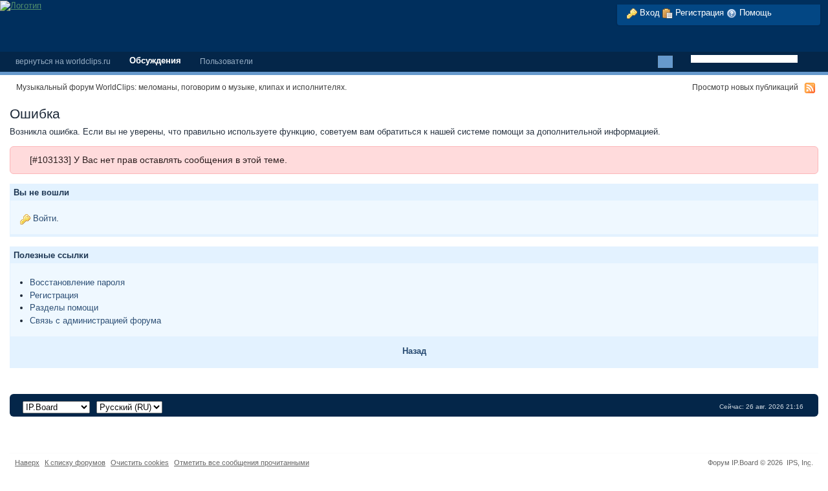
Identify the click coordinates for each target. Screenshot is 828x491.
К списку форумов (75, 462)
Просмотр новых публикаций (745, 87)
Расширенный (682, 62)
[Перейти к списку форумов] (20, 5)
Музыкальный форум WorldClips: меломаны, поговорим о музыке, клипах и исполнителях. (181, 87)
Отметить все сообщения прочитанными (241, 462)
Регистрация (698, 12)
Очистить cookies (140, 462)
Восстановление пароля (77, 282)
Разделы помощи (64, 307)
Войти (44, 218)
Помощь (754, 12)
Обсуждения (155, 60)
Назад (414, 351)
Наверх (27, 462)
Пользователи (226, 61)
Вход (648, 12)
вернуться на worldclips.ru (63, 61)
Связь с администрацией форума (95, 320)
